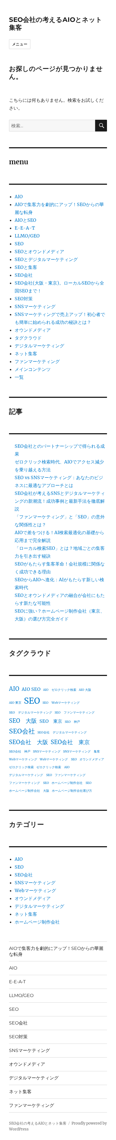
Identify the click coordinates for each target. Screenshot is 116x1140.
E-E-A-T (25, 228)
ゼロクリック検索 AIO (53, 767)
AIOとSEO (25, 220)
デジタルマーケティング (39, 346)
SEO (19, 243)
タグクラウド (28, 338)
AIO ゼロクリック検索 (59, 690)
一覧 (19, 377)
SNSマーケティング (35, 306)
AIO (19, 196)
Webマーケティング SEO (58, 759)
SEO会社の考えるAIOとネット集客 (37, 1123)
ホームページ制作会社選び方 (72, 791)
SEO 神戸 (72, 722)
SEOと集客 (26, 267)
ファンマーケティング (37, 361)
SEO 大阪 (23, 720)
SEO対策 (24, 298)
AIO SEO (31, 689)
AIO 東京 (15, 703)
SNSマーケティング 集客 (81, 751)
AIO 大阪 (85, 690)
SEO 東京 (50, 721)
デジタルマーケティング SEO (30, 775)
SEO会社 (24, 275)
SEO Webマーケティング (61, 703)
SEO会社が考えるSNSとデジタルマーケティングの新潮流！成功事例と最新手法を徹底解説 (60, 501)
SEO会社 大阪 (28, 742)
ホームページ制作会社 (37, 922)
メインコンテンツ (33, 369)
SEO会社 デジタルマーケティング (62, 732)
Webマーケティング (23, 759)
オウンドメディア (33, 330)
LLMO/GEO (27, 236)
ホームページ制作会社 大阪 (29, 791)
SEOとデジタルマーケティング (46, 259)
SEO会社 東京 (70, 742)
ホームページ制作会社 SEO (72, 783)
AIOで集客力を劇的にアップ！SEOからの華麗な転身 (56, 951)
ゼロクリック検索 (21, 767)
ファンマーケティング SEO (29, 783)
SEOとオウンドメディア (39, 251)
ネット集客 (26, 353)
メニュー (19, 44)
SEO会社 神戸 (19, 751)
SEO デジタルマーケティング (30, 712)
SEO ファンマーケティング (75, 712)
